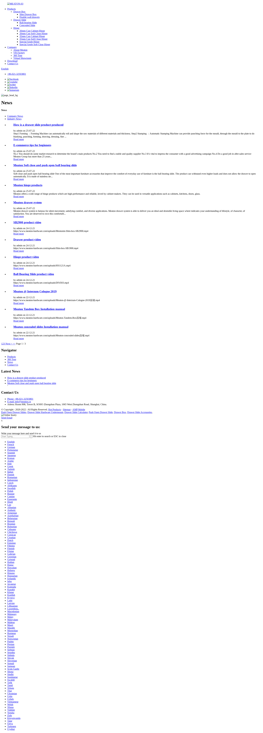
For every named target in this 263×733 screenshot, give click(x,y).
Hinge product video (26, 256)
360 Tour (17, 55)
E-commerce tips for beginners (32, 145)
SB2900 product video (27, 222)
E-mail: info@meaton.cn (19, 401)
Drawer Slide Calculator (76, 412)
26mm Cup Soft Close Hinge (33, 33)
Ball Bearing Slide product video (33, 274)
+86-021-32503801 (16, 74)
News (10, 362)
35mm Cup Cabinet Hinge (32, 36)
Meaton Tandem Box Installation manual (39, 309)
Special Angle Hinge (29, 41)
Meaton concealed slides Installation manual (40, 326)
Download (12, 61)
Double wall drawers (29, 17)
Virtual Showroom (22, 58)
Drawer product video (27, 239)
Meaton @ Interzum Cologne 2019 (35, 291)
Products (11, 9)
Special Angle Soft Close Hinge (34, 44)
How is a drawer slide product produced (38, 124)
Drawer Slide (19, 20)
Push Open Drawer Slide (101, 412)
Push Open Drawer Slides (13, 412)
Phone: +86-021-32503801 (20, 399)
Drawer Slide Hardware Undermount (45, 412)
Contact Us (12, 63)
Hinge (16, 28)
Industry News (14, 119)
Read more (18, 139)
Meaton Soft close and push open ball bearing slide (45, 165)
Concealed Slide (27, 25)
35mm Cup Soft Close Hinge (33, 39)
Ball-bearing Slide (28, 22)
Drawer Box (19, 11)
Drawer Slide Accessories (139, 412)
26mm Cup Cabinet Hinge (32, 30)
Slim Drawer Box (28, 14)
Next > (9, 343)
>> (14, 343)
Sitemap (67, 409)
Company (12, 47)
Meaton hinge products (27, 185)
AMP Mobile (78, 409)
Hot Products (54, 409)
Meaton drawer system (27, 202)
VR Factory (19, 52)
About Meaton (20, 50)
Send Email (6, 417)
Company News (15, 116)
